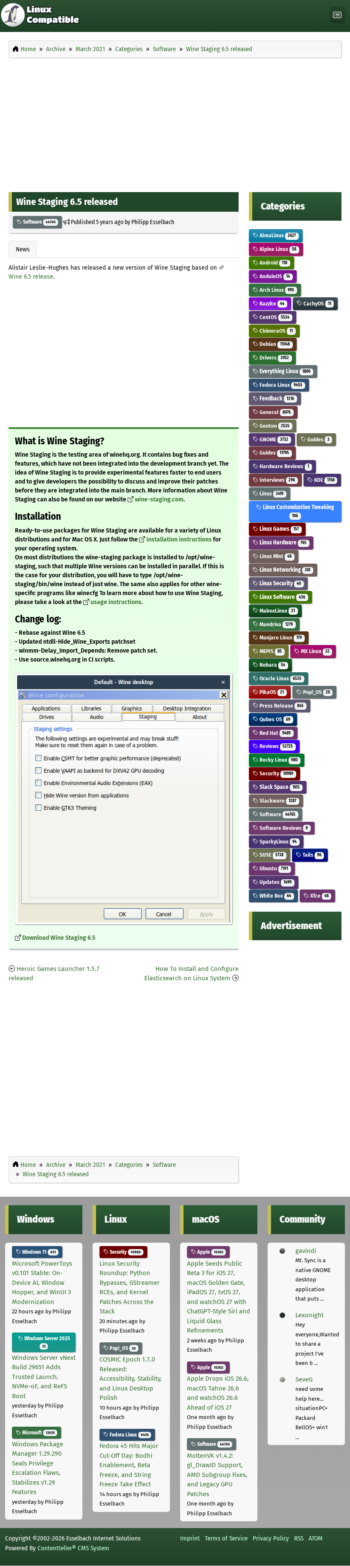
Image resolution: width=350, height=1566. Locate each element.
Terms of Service (226, 1538)
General (274, 412)
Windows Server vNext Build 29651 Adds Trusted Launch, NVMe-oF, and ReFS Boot (44, 1377)
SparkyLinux (277, 841)
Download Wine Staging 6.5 (58, 937)
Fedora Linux (280, 385)
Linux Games (278, 529)
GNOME (273, 439)
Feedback (276, 398)
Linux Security (279, 583)
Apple (209, 1252)
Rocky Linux (278, 760)
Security (275, 773)
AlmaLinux (277, 235)
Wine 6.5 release (31, 276)
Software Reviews (283, 828)
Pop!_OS (316, 692)
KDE (324, 480)
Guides (318, 439)
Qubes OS (274, 719)
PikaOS (271, 692)
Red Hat (274, 733)
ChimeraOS (275, 331)
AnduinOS (274, 276)
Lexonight (309, 1315)
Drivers (273, 357)
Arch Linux (276, 290)
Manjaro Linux (280, 637)
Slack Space (279, 787)
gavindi (305, 1251)
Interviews (276, 480)
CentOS (273, 317)
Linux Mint (275, 556)
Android (272, 262)
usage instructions (115, 602)
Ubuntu (273, 868)
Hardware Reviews (283, 466)
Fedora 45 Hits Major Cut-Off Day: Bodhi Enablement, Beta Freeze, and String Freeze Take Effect (128, 1465)
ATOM (316, 1538)
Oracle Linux (279, 678)
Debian (274, 344)
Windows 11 (38, 1252)
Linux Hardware (282, 542)
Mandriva (275, 624)
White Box (274, 895)
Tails (311, 855)
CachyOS (316, 303)
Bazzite (271, 303)
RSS (298, 1538)
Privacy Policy (271, 1538)
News (22, 249)
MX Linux (315, 651)
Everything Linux (284, 371)
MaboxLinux (276, 610)
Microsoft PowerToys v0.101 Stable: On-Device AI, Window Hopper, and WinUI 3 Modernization (42, 1283)
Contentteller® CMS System (73, 1548)
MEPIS (270, 651)
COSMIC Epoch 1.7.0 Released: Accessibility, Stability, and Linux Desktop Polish (130, 1379)
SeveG (303, 1379)
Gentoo (273, 426)
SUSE (270, 855)
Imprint (190, 1538)
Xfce (319, 895)
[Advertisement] (175, 122)
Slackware (277, 800)
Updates (275, 882)
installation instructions (179, 539)
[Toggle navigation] (337, 15)
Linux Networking (284, 570)
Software (38, 222)
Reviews (275, 746)
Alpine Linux (277, 249)
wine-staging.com (159, 499)
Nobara (271, 665)
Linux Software (281, 597)
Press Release (280, 705)
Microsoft (38, 1433)
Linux (270, 493)
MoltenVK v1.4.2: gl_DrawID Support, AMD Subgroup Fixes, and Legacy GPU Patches (217, 1475)
